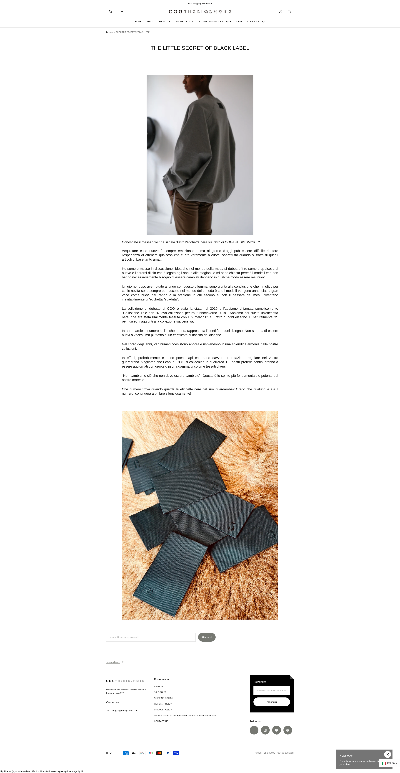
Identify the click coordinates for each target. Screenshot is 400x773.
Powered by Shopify (285, 753)
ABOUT (150, 21)
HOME (138, 21)
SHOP (162, 21)
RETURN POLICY (163, 704)
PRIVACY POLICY (163, 709)
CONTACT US (161, 721)
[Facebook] (254, 730)
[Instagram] (265, 730)
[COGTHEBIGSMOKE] (200, 12)
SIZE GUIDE (160, 692)
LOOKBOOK (253, 21)
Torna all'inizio (113, 662)
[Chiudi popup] (387, 754)
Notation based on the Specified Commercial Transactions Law (185, 715)
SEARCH (158, 686)
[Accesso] (280, 11)
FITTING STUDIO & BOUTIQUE (215, 21)
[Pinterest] (287, 730)
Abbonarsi (207, 637)
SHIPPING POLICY (163, 698)
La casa (109, 32)
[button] (110, 11)
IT (119, 11)
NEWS (239, 21)
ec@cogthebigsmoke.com (125, 710)
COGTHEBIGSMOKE (266, 753)
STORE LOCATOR (185, 21)
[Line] (276, 730)
